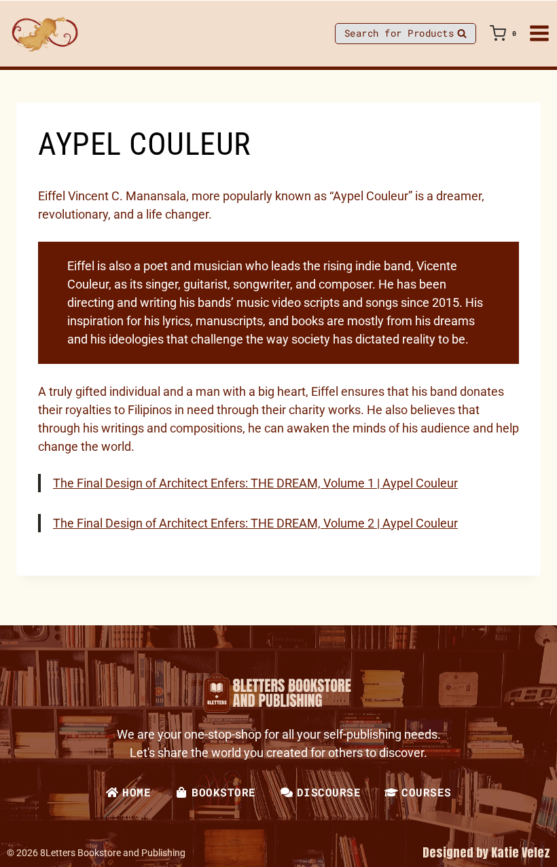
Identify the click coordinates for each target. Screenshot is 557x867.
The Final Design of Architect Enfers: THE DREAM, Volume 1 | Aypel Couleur (255, 483)
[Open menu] (539, 33)
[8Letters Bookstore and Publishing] (44, 33)
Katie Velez (520, 852)
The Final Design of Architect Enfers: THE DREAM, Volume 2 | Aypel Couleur (255, 523)
